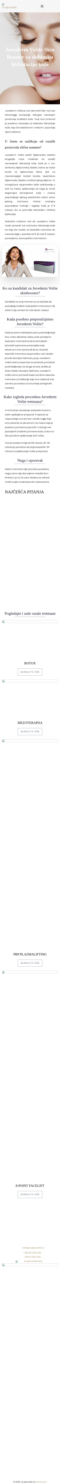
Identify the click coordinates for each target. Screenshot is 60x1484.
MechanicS (41, 1481)
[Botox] (30, 648)
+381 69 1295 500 (32, 1252)
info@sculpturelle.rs (33, 1247)
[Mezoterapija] (30, 707)
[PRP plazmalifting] (30, 853)
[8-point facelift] (30, 1084)
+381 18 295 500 (32, 1257)
